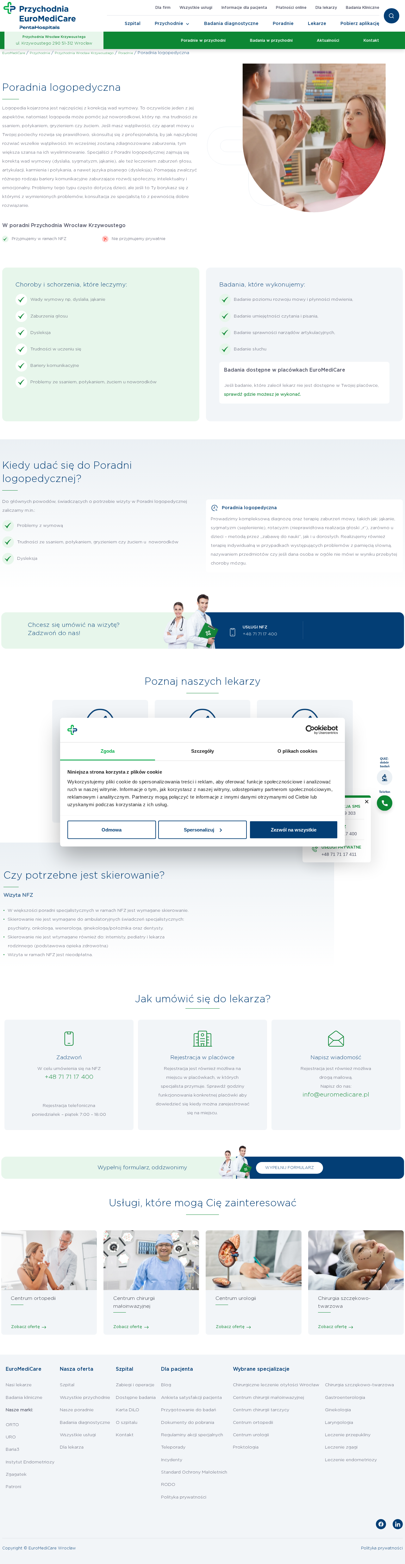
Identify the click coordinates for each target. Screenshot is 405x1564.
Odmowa (112, 829)
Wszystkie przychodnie (85, 1397)
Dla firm (163, 7)
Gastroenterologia (345, 1397)
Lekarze (317, 24)
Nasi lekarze (19, 1385)
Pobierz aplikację (359, 24)
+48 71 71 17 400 (260, 634)
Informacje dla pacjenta (244, 7)
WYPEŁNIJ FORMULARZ (289, 1168)
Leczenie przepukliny (348, 1435)
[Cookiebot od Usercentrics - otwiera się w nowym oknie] (310, 730)
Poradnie (283, 24)
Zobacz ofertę (25, 1327)
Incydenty (171, 1460)
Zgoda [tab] (108, 750)
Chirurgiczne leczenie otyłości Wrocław (276, 1385)
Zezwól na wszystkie (293, 829)
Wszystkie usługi (195, 7)
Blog (166, 1385)
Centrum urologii (251, 1435)
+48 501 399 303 (338, 812)
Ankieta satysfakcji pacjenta (191, 1397)
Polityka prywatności (183, 1497)
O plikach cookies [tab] (297, 750)
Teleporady (173, 1447)
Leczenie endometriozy (351, 1460)
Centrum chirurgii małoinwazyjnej (268, 1397)
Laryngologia (339, 1422)
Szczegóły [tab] (202, 750)
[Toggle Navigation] (187, 24)
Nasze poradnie (77, 1410)
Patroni (13, 1487)
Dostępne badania (136, 1397)
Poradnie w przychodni (203, 40)
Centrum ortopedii (253, 1422)
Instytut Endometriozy (30, 1462)
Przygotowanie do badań (188, 1410)
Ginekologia (338, 1410)
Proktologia (246, 1447)
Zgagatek (16, 1474)
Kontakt (371, 40)
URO (11, 1437)
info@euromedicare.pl (335, 1095)
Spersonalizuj (199, 829)
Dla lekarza (72, 1447)
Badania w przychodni (271, 40)
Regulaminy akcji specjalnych (192, 1435)
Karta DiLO (127, 1410)
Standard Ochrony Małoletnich (194, 1472)
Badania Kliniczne (362, 7)
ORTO (12, 1425)
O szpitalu (126, 1422)
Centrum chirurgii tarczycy (261, 1410)
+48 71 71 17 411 (339, 853)
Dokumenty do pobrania (187, 1422)
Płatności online (291, 7)
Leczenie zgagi (341, 1447)
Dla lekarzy (326, 7)
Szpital (132, 24)
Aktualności (328, 40)
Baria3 (12, 1449)
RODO (168, 1484)
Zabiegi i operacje (135, 1385)
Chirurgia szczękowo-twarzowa (359, 1385)
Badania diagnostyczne (231, 24)
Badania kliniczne (24, 1397)
